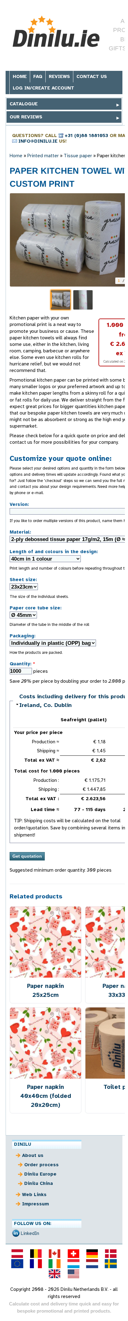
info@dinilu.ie (37, 141)
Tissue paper (78, 155)
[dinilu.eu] (17, 1263)
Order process (41, 1164)
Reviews (59, 76)
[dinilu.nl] (92, 1263)
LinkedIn (30, 1233)
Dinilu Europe (40, 1174)
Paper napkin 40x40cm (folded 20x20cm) (45, 1095)
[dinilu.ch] (73, 1253)
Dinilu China (38, 1183)
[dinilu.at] (17, 1253)
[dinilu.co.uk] (54, 1273)
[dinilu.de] (92, 1253)
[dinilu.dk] (111, 1253)
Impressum (35, 1204)
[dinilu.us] (73, 1273)
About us (32, 1155)
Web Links (34, 1194)
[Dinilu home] (56, 32)
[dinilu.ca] (54, 1253)
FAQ (37, 76)
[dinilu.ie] (54, 1263)
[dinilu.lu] (73, 1263)
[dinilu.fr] (36, 1263)
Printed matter (43, 155)
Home (20, 76)
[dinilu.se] (111, 1263)
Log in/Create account (43, 88)
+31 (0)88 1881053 (86, 135)
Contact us (91, 76)
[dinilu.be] (36, 1253)
